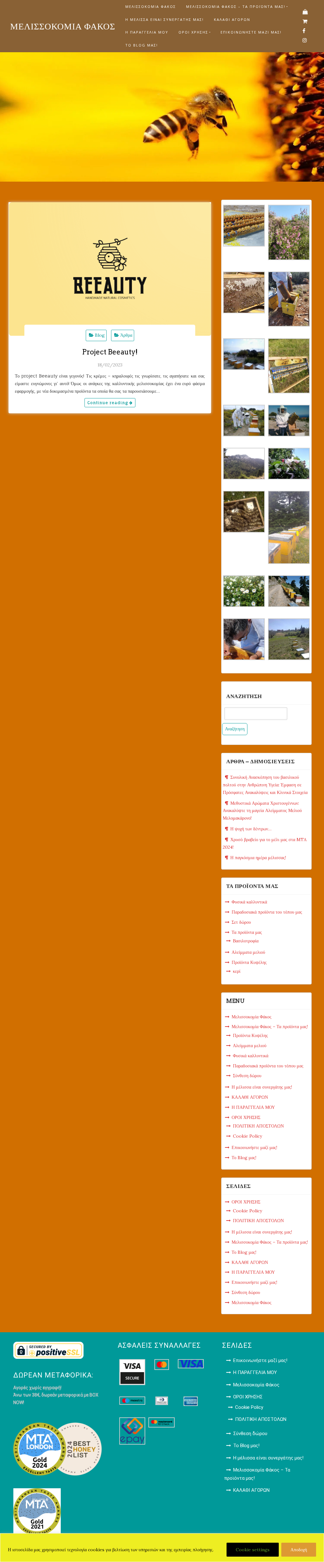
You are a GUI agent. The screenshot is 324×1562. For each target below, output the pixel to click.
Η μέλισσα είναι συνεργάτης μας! (164, 19)
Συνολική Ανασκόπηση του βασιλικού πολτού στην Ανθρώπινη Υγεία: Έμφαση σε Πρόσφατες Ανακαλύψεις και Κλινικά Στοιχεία (265, 784)
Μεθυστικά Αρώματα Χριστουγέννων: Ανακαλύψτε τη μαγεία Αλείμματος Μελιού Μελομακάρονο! (262, 810)
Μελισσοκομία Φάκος (150, 6)
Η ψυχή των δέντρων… (250, 829)
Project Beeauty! (110, 352)
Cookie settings (253, 1550)
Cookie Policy (247, 1136)
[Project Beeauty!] (110, 269)
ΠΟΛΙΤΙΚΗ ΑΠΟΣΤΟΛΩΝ (258, 1126)
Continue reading (108, 402)
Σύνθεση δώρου (247, 1075)
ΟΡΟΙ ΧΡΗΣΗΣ (193, 32)
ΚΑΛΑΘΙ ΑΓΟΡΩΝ (232, 19)
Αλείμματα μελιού (248, 952)
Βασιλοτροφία (246, 941)
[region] (162, 1547)
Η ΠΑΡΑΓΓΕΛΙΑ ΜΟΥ (146, 32)
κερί (236, 971)
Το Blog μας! (141, 45)
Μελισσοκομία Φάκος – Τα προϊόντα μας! (235, 6)
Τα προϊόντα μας (247, 932)
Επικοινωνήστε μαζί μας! (251, 32)
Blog (100, 335)
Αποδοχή (298, 1550)
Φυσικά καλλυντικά (249, 902)
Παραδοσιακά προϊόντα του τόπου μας (267, 912)
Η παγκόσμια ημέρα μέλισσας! (258, 857)
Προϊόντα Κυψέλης (249, 962)
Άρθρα (126, 335)
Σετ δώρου (241, 922)
